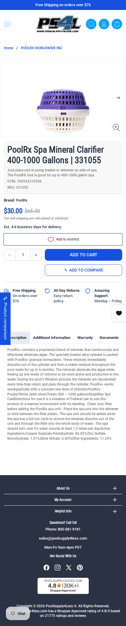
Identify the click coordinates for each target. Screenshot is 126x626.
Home (8, 48)
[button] (17, 24)
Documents (109, 337)
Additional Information (51, 337)
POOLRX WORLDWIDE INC (41, 48)
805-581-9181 (69, 529)
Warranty (85, 337)
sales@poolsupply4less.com (63, 538)
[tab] (17, 338)
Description (16, 337)
